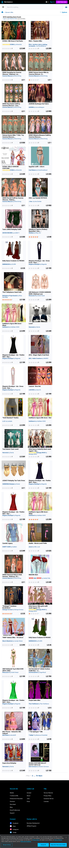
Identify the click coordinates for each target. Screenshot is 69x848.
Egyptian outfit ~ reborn (36, 166)
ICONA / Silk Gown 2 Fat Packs (12, 41)
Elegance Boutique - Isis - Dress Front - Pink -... (12, 387)
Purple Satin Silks (34, 700)
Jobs (28, 798)
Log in (4, 18)
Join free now (61, 2)
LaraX (31, 323)
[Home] (2, 12)
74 (37, 776)
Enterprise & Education (16, 798)
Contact (29, 793)
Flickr (14, 826)
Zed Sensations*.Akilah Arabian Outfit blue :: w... (39, 670)
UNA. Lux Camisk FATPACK (38, 198)
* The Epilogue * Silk (36, 732)
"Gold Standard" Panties (10, 418)
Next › (40, 776)
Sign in (52, 2)
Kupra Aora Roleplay (9, 763)
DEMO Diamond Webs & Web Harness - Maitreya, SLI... (12, 575)
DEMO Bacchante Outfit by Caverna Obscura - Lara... (11, 104)
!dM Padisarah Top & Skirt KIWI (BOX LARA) (12, 670)
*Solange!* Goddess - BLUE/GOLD (9, 607)
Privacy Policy (47, 795)
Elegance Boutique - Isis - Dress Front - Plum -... (39, 261)
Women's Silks (9, 12)
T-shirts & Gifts (14, 795)
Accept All (43, 844)
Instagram (15, 829)
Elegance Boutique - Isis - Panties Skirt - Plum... (40, 481)
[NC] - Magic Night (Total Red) (39, 355)
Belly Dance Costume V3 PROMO (40, 637)
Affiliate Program (31, 826)
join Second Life (12, 18)
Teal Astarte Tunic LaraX (10, 449)
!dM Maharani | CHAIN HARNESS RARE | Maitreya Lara (40, 293)
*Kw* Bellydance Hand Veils (11, 292)
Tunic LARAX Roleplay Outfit (11, 229)
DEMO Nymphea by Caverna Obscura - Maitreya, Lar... (11, 73)
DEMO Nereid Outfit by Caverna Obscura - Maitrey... (12, 199)
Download (13, 804)
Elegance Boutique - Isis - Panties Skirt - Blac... (13, 356)
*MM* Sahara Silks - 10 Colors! (12, 637)
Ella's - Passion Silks (35, 41)
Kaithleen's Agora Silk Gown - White (38, 513)
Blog (11, 807)
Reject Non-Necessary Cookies (58, 844)
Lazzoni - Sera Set (35, 386)
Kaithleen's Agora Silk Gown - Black (12, 324)
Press (28, 801)
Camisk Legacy (7, 543)
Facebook (15, 823)
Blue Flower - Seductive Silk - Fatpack (12, 732)
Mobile (12, 793)
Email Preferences (15, 810)
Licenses (46, 801)
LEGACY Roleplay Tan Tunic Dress (13, 480)
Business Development (33, 823)
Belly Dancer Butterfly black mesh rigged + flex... (40, 450)
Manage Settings (7, 844)
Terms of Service (48, 793)
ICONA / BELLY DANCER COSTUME (10, 167)
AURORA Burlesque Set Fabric (39, 104)
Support (12, 813)
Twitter (14, 832)
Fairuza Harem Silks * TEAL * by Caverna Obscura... (13, 136)
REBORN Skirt (33, 575)
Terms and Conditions (26, 841)
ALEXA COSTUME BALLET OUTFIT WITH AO (37, 764)
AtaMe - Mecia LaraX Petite (38, 543)
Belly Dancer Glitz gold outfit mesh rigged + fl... (38, 607)
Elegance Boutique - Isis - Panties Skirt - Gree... (13, 701)
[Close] (66, 837)
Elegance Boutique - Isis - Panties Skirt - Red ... (13, 513)
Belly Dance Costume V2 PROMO (13, 261)
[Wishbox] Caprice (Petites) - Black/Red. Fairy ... (38, 230)
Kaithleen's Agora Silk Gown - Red (40, 418)
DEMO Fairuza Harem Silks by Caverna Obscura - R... (39, 73)
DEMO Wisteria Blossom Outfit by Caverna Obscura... (40, 136)
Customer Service (48, 798)
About (28, 795)
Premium (12, 801)
